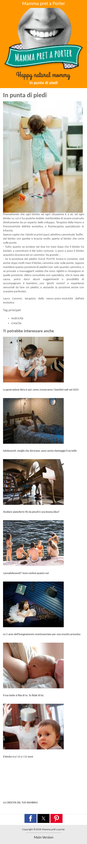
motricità (17, 318)
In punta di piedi (44, 83)
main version (43, 838)
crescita (16, 323)
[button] (30, 818)
